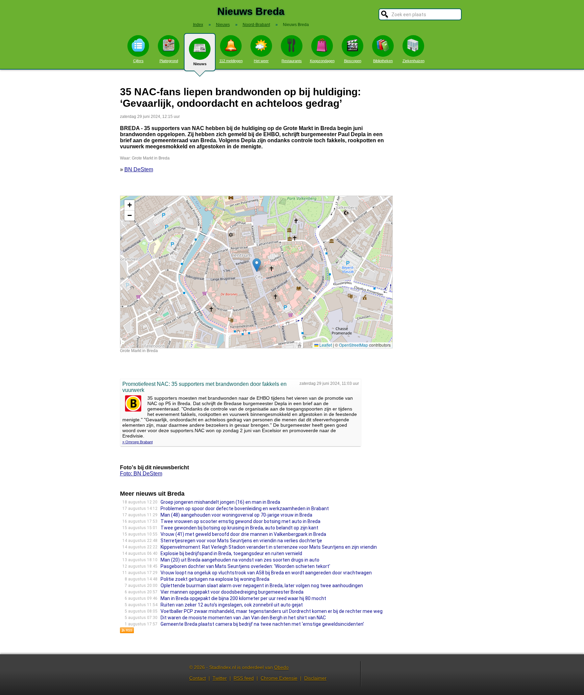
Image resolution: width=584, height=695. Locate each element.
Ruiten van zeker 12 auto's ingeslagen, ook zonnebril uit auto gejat (232, 604)
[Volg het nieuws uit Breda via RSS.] (127, 631)
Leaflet (325, 345)
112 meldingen (231, 61)
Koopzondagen (322, 61)
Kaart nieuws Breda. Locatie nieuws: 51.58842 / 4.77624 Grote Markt (255, 272)
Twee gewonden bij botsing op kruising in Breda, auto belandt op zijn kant (239, 527)
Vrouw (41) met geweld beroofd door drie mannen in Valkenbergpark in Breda (243, 534)
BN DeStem (138, 169)
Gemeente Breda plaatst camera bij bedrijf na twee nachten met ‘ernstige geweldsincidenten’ (262, 624)
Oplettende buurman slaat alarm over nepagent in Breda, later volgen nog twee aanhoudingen (262, 585)
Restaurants (292, 61)
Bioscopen (352, 61)
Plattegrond (169, 61)
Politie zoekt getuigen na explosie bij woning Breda (215, 579)
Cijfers (138, 61)
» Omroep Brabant (137, 442)
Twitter (220, 678)
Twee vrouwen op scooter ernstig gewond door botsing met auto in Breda (240, 521)
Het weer (261, 61)
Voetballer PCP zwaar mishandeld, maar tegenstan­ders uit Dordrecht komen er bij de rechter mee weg (272, 611)
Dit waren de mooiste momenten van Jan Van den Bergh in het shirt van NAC (243, 617)
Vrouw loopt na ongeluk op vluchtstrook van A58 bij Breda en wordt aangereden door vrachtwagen (266, 572)
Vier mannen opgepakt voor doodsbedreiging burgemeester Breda (232, 592)
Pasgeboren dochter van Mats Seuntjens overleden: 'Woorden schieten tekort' (245, 566)
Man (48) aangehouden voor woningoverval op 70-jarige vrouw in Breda (236, 515)
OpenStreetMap (353, 345)
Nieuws (199, 64)
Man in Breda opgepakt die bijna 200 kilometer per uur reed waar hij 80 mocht (243, 598)
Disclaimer (315, 678)
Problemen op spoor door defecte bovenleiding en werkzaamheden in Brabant (245, 508)
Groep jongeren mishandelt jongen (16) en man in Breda (220, 502)
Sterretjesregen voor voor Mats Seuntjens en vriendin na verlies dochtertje (241, 540)
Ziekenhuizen (413, 61)
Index (198, 24)
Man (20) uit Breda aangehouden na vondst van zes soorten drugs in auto (240, 560)
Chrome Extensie (279, 678)
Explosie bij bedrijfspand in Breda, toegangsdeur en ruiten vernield (231, 553)
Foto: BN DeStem (141, 473)
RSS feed (244, 678)
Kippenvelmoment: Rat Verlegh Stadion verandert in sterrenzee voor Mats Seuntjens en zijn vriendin (269, 547)
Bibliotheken (383, 61)
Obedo (281, 667)
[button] (256, 265)
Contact (197, 678)
